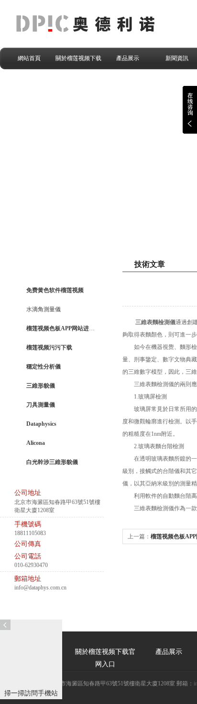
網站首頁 (29, 58)
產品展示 (127, 58)
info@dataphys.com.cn (40, 587)
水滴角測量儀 (43, 309)
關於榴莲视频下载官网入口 (78, 62)
